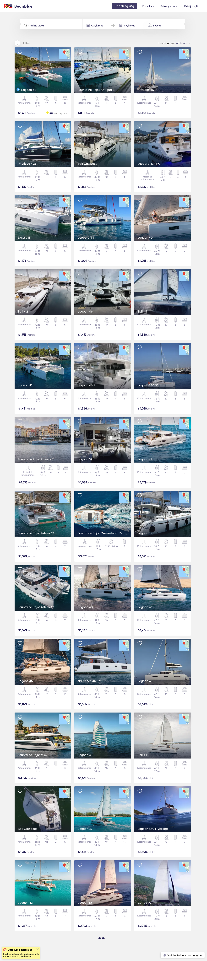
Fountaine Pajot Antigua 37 (97, 90)
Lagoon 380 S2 (147, 385)
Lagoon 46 (85, 311)
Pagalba (148, 6)
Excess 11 (24, 237)
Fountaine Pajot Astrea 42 (36, 533)
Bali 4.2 (23, 311)
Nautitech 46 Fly (89, 681)
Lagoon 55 (85, 903)
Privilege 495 (27, 164)
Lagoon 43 (85, 755)
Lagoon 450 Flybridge (153, 829)
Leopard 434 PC (148, 164)
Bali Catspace (87, 164)
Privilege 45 (145, 90)
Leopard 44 (86, 237)
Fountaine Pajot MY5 (32, 755)
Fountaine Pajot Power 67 (36, 459)
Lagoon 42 (28, 90)
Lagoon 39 (85, 459)
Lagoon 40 (145, 237)
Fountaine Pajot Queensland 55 (100, 533)
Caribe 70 (144, 903)
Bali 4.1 (142, 311)
